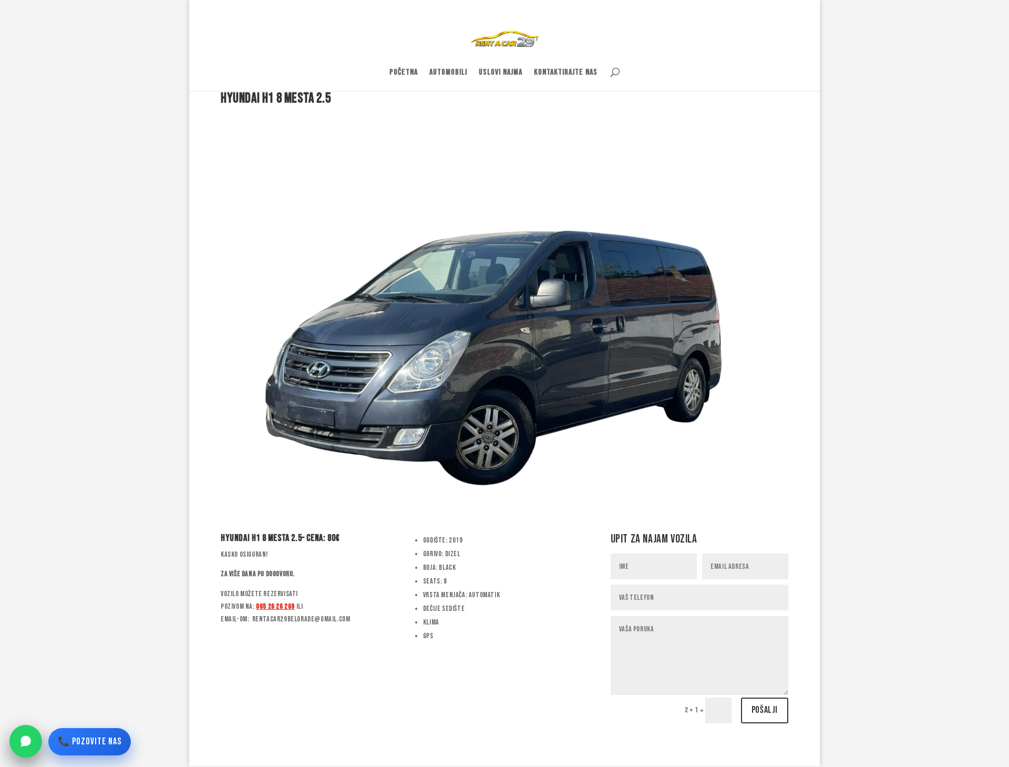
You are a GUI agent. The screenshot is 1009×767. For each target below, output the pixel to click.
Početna (403, 73)
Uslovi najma (500, 73)
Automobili (448, 73)
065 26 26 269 (275, 606)
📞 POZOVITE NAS (89, 741)
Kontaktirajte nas (566, 73)
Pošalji (764, 709)
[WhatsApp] (25, 741)
